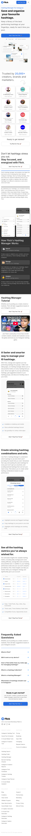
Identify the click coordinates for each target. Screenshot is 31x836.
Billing (17, 800)
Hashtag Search (5, 751)
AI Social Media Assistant (5, 783)
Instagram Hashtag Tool (8, 733)
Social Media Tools (6, 806)
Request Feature (20, 744)
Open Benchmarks (6, 803)
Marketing (19, 797)
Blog (2, 792)
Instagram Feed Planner (8, 779)
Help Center (4, 797)
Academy (4, 795)
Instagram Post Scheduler (5, 770)
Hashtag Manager (6, 757)
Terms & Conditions (21, 747)
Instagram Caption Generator (6, 822)
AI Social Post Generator (5, 812)
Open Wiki (19, 739)
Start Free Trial (21, 2)
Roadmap (18, 736)
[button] (28, 2)
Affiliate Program (6, 800)
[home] (4, 2)
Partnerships (19, 795)
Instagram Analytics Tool (6, 742)
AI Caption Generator (7, 808)
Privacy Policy (20, 803)
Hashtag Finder (5, 754)
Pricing (18, 733)
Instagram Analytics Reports (6, 765)
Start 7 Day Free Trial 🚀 (15, 35)
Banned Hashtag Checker (6, 761)
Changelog (19, 741)
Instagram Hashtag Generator (6, 817)
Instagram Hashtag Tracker (6, 775)
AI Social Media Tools (7, 739)
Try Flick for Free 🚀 (15, 144)
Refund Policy (20, 806)
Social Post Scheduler (7, 736)
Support (18, 792)
